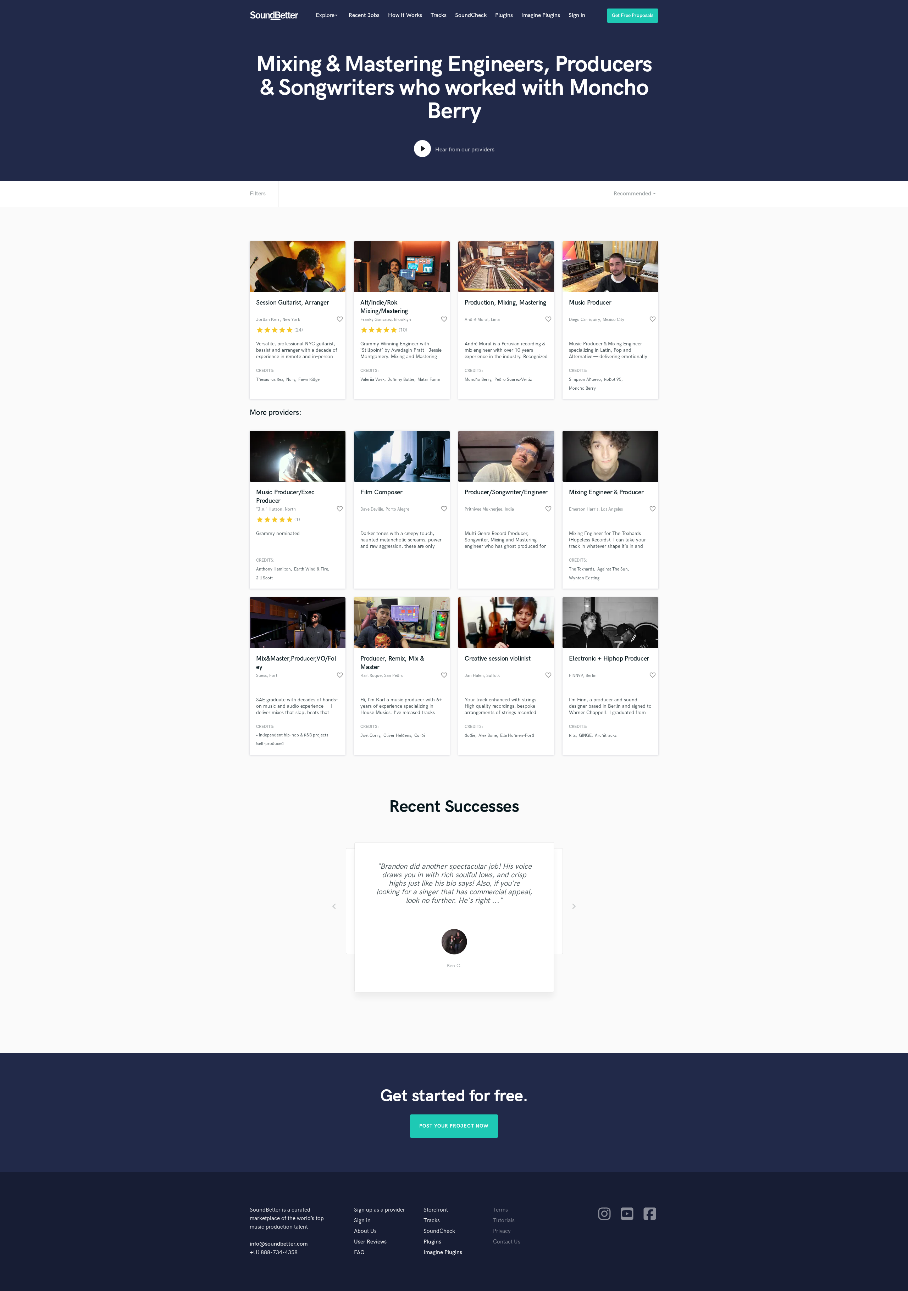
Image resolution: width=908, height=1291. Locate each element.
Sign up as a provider (379, 1210)
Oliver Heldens (397, 735)
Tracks (439, 15)
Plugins (504, 15)
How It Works (405, 15)
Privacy (502, 1231)
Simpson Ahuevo (585, 379)
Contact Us (506, 1242)
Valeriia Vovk (372, 379)
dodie (470, 735)
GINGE (585, 735)
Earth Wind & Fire (311, 569)
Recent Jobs (364, 15)
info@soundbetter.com (279, 1244)
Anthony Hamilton (273, 569)
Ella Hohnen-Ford (517, 735)
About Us (365, 1231)
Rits (572, 735)
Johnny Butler (401, 379)
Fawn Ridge (309, 379)
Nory (290, 379)
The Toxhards (581, 569)
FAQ (359, 1252)
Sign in (577, 15)
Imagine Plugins (540, 15)
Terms (500, 1210)
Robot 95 (612, 379)
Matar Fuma (428, 379)
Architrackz (605, 735)
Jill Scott (264, 578)
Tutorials (504, 1220)
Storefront (435, 1210)
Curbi (419, 735)
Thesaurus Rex (269, 379)
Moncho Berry (478, 379)
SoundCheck (471, 15)
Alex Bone (487, 735)
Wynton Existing (584, 578)
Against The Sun (612, 569)
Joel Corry (370, 735)
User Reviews (370, 1242)
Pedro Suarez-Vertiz (513, 379)
